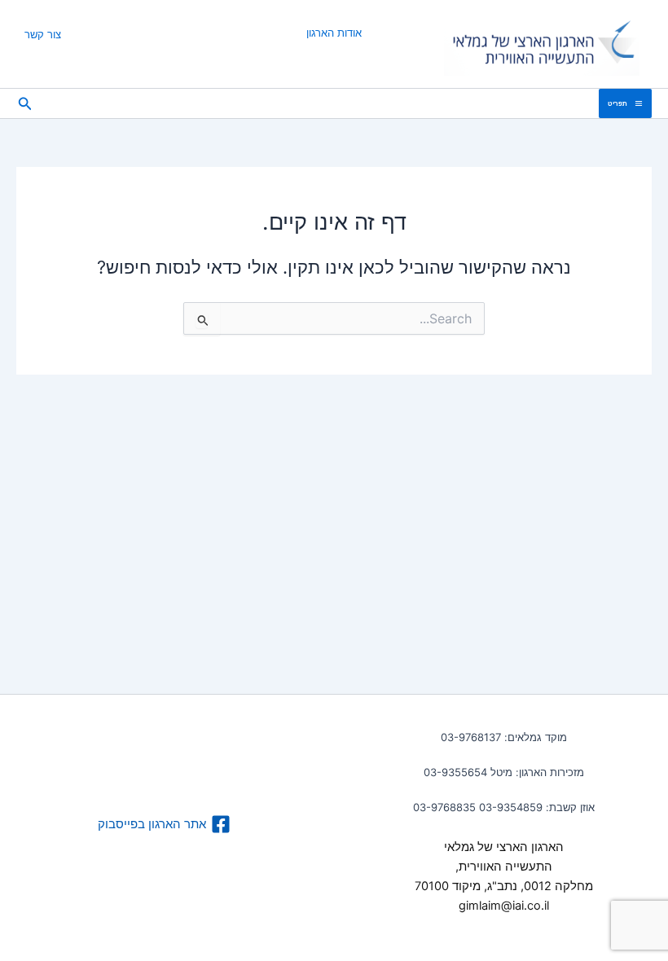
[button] (23, 104)
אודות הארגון (334, 32)
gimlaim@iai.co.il (504, 905)
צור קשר (42, 34)
